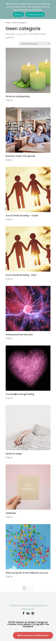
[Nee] (52, 9)
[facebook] (23, 614)
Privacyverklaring (27, 605)
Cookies (13, 605)
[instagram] (33, 614)
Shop (8, 22)
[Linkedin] (28, 614)
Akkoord (18, 14)
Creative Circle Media (18, 624)
